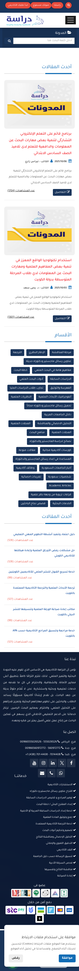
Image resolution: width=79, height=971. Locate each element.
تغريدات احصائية (31, 477)
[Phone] (51, 773)
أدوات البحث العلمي (31, 379)
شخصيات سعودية (59, 477)
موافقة (67, 958)
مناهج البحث (37, 432)
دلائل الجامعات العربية (57, 414)
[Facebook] (71, 763)
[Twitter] (62, 763)
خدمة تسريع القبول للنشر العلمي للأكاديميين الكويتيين (41, 572)
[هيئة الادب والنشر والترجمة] (21, 893)
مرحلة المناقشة (61, 352)
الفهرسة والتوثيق (60, 388)
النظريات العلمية (21, 397)
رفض (16, 958)
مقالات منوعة (27, 450)
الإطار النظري (37, 352)
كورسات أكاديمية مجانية (57, 450)
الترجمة (17, 352)
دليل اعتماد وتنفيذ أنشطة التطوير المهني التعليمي (44, 534)
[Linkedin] (52, 763)
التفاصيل (60, 192)
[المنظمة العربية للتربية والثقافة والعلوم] (36, 893)
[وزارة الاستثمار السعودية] (64, 893)
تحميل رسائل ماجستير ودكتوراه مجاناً (49, 405)
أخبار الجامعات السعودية (56, 468)
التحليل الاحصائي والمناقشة (54, 423)
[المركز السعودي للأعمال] (55, 893)
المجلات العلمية (20, 423)
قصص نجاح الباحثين (33, 503)
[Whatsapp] (60, 773)
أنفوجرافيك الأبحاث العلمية (55, 397)
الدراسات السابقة (60, 379)
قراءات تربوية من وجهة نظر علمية (51, 494)
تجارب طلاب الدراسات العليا (26, 388)
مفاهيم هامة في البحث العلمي (53, 370)
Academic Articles (60, 485)
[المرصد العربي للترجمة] (45, 893)
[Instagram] (43, 763)
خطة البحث (20, 370)
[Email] (42, 773)
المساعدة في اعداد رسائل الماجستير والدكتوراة (43, 459)
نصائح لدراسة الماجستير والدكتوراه (50, 441)
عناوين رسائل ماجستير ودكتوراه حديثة (48, 361)
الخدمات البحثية (62, 503)
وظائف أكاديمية (25, 468)
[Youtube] (34, 763)
